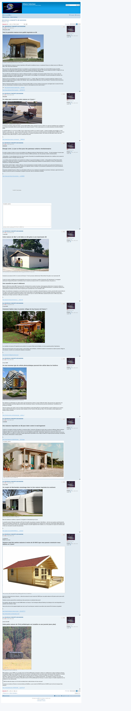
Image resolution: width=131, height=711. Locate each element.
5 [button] (78, 24)
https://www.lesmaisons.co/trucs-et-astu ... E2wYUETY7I (14, 611)
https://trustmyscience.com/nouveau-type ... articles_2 (13, 415)
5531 (71, 102)
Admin (8, 21)
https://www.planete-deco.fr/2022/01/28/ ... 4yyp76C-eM (14, 687)
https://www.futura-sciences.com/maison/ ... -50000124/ (14, 139)
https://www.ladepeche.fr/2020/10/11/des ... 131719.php (13, 439)
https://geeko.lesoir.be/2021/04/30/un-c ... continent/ (13, 530)
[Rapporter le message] (62, 27)
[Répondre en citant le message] (64, 27)
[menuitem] (10, 15)
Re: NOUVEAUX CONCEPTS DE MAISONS (14, 26)
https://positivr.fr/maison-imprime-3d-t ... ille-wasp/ (14, 87)
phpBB (38, 698)
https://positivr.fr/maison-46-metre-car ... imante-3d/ (13, 299)
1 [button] (72, 24)
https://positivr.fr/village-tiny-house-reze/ (10, 354)
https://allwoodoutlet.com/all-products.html (11, 613)
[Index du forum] (12, 7)
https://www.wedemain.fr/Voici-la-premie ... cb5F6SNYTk (14, 90)
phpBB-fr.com (43, 699)
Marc (67, 32)
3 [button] (75, 24)
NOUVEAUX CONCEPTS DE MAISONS (14, 20)
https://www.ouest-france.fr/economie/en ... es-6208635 (13, 176)
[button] (70, 24)
